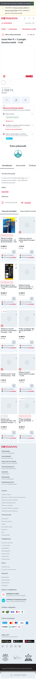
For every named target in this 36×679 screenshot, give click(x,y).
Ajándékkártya (5, 548)
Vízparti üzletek (6, 553)
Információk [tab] (20, 165)
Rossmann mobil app (7, 543)
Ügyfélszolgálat (6, 580)
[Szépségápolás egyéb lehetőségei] (18, 29)
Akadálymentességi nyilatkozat (10, 511)
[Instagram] (11, 646)
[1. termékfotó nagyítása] (18, 62)
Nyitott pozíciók (6, 567)
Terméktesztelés (6, 559)
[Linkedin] (19, 646)
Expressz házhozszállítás (20, 8)
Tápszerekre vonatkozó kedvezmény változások (14, 497)
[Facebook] (7, 646)
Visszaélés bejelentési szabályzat (10, 508)
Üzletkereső (5, 585)
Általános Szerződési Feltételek (10, 500)
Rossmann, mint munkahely (9, 569)
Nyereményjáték (6, 535)
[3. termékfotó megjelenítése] (13, 82)
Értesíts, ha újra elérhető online (14, 129)
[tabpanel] (18, 187)
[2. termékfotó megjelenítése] (8, 82)
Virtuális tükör (5, 556)
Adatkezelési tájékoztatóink (9, 503)
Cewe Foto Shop (6, 545)
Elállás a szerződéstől (7, 505)
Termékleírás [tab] (7, 165)
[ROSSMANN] (9, 447)
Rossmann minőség (7, 521)
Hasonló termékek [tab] (9, 211)
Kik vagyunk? (5, 518)
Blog (3, 532)
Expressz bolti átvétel (11, 10)
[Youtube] (15, 646)
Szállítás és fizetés (6, 494)
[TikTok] (3, 646)
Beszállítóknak (5, 583)
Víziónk (3, 524)
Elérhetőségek (5, 577)
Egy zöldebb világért (7, 527)
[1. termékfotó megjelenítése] (3, 82)
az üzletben (13, 257)
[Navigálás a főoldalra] (9, 18)
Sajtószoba (4, 529)
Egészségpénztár (6, 551)
